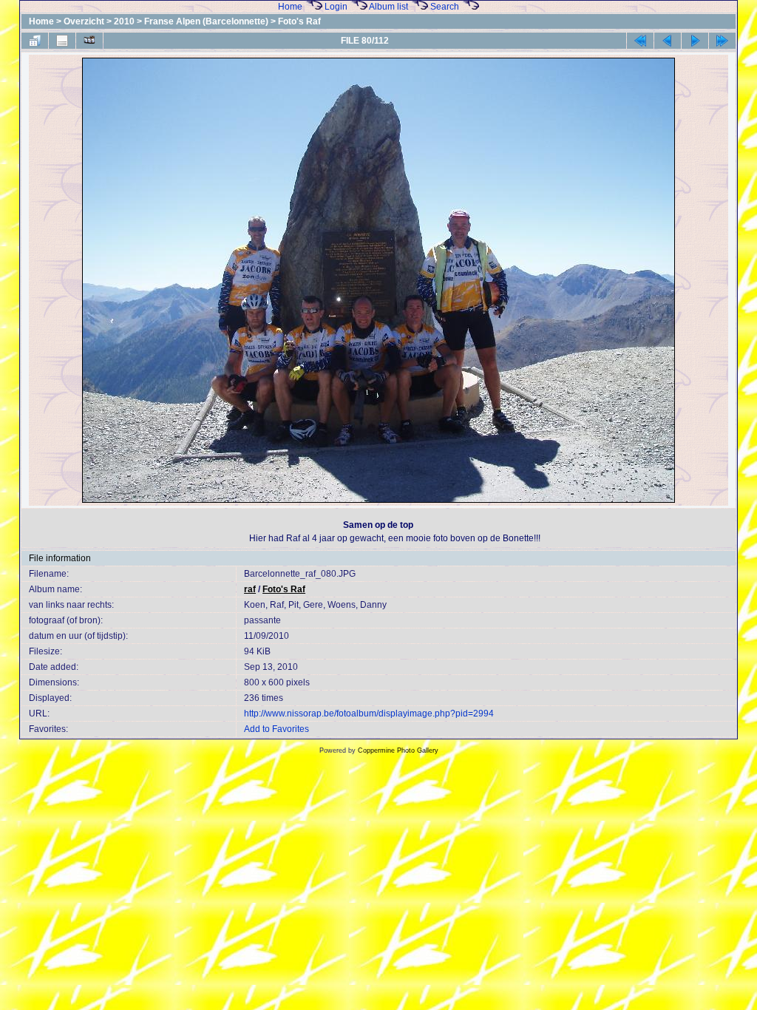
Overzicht (84, 21)
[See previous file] (667, 41)
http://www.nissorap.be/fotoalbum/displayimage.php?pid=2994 (369, 713)
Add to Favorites (276, 729)
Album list (388, 6)
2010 (124, 21)
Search (444, 6)
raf (250, 589)
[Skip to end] (722, 41)
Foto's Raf (299, 21)
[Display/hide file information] (62, 41)
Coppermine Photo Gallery (398, 750)
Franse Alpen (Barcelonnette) (206, 21)
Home (290, 6)
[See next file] (695, 41)
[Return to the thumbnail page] (34, 41)
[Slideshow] (89, 41)
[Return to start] (640, 41)
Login (336, 6)
